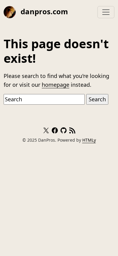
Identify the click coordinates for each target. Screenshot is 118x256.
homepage (55, 84)
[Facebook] (54, 131)
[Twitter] (46, 131)
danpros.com (43, 11)
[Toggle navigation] (105, 12)
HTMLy (89, 140)
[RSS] (72, 131)
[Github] (63, 131)
